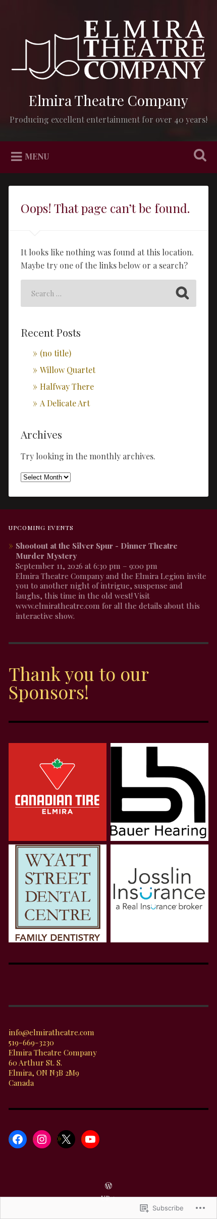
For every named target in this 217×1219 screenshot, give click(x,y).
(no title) (55, 353)
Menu (37, 156)
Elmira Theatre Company (108, 100)
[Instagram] (42, 1139)
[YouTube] (90, 1139)
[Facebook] (18, 1139)
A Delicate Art (65, 403)
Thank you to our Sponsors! (78, 682)
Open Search (198, 156)
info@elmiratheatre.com (51, 1032)
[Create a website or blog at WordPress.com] (108, 1186)
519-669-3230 (31, 1042)
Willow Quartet (67, 369)
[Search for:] (108, 293)
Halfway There (67, 386)
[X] (66, 1139)
